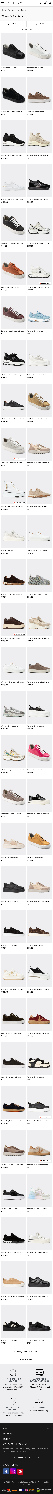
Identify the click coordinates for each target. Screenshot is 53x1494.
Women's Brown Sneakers (35, 945)
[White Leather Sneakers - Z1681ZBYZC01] (39, 49)
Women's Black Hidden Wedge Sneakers (15, 375)
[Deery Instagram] (13, 1471)
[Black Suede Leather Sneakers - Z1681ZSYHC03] (13, 93)
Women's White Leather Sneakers (12, 199)
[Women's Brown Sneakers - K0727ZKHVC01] (39, 926)
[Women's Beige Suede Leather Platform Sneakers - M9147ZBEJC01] (39, 619)
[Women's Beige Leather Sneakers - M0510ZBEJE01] (39, 444)
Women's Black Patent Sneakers (38, 814)
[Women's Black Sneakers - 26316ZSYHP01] (39, 707)
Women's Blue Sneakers (35, 331)
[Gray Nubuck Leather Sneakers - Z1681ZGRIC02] (13, 444)
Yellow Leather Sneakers (35, 857)
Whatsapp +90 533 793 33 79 (26, 1457)
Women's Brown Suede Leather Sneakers (15, 594)
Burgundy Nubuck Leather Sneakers (13, 331)
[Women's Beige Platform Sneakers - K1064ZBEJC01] (13, 970)
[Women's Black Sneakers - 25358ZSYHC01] (39, 1058)
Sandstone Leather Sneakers (11, 814)
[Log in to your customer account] (50, 3)
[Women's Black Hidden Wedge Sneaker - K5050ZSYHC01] (13, 136)
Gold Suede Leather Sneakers (37, 419)
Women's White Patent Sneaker (38, 1252)
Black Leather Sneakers (9, 68)
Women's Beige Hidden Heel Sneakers (40, 155)
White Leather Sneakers (35, 68)
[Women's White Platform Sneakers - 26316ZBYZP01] (39, 356)
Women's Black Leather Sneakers (38, 199)
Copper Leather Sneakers (10, 287)
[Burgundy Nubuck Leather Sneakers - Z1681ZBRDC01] (13, 312)
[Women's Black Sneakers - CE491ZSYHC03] (13, 1190)
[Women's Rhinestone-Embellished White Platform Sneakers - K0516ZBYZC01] (39, 1190)
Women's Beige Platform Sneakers (13, 989)
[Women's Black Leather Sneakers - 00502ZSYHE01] (13, 400)
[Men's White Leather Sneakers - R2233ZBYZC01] (39, 531)
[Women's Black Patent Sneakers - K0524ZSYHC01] (39, 795)
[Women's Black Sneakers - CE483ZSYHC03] (13, 882)
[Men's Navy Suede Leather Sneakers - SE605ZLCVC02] (13, 1102)
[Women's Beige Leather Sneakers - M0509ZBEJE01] (39, 882)
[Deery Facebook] (6, 1471)
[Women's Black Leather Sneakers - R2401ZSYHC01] (39, 1102)
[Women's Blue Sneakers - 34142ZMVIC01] (39, 312)
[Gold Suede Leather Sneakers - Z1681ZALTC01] (39, 400)
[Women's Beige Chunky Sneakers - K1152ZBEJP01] (13, 751)
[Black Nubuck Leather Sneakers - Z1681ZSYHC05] (13, 224)
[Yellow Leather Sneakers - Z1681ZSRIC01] (39, 839)
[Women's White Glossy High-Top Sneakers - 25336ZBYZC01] (13, 487)
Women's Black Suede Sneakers (12, 1252)
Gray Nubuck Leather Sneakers (11, 463)
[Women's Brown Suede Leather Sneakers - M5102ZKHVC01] (13, 575)
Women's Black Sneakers (35, 726)
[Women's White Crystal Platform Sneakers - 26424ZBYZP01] (13, 531)
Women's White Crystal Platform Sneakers (15, 550)
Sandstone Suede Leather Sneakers (39, 112)
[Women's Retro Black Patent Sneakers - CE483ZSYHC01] (39, 1277)
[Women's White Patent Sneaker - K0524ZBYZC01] (39, 1233)
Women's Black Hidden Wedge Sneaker (14, 155)
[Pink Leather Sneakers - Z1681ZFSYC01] (39, 751)
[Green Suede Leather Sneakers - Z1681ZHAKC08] (13, 1014)
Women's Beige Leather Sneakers (38, 463)
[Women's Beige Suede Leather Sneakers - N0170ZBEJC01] (39, 1146)
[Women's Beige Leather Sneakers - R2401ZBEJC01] (13, 1277)
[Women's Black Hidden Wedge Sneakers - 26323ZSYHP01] (13, 356)
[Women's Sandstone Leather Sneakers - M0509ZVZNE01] (13, 1146)
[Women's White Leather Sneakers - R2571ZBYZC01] (13, 663)
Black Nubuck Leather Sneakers (12, 243)
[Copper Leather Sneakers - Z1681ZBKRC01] (13, 268)
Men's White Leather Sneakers (37, 550)
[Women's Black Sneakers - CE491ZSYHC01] (39, 1321)
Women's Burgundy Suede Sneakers (39, 1033)
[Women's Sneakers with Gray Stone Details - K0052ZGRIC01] (39, 575)
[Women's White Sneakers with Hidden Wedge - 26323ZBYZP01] (39, 268)
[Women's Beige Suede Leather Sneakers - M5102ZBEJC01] (39, 487)
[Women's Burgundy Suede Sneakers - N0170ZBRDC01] (39, 1014)
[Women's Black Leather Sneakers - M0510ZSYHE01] (39, 180)
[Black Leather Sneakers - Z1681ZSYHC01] (13, 49)
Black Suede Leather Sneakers (11, 112)
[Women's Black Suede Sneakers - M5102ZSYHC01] (13, 1233)
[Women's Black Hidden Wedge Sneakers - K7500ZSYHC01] (39, 970)
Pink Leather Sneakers (34, 770)
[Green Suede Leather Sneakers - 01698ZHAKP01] (13, 1058)
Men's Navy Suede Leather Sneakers (13, 1121)
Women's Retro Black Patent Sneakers (40, 1296)
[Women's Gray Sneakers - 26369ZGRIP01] (13, 707)
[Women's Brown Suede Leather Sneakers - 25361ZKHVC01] (13, 619)
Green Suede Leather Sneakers (11, 1033)
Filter (41, 24)
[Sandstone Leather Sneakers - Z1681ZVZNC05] (13, 795)
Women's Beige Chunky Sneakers (12, 770)
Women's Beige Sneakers (9, 857)
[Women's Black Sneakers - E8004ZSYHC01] (13, 1321)
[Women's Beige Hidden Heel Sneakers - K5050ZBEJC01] (39, 136)
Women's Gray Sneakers (9, 726)
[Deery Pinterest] (20, 1472)
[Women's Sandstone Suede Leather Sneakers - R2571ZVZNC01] (39, 663)
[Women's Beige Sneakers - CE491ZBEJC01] (13, 839)
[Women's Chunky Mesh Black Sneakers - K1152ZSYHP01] (39, 224)
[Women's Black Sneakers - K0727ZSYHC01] (13, 926)
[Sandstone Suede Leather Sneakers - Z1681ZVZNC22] (39, 93)
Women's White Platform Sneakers (38, 375)
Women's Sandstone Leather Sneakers (14, 1165)
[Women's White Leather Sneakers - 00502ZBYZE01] (13, 180)
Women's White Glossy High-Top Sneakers (15, 506)
